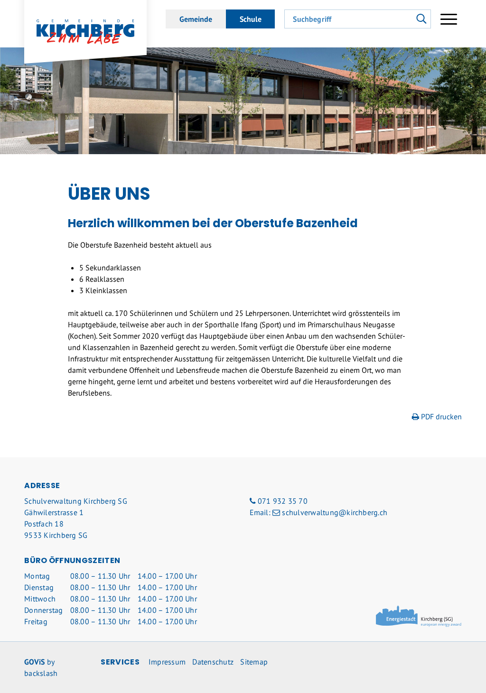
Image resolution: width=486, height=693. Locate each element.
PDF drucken (440, 416)
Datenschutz (213, 661)
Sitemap (254, 661)
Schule (251, 19)
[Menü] (449, 18)
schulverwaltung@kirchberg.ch (334, 512)
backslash (40, 673)
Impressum (167, 661)
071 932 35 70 (283, 501)
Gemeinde (195, 19)
